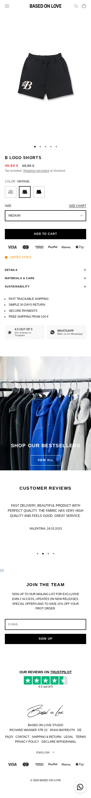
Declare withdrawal (58, 741)
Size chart (77, 206)
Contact (22, 737)
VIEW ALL (45, 460)
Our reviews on (23, 334)
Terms (81, 737)
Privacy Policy (27, 741)
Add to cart (45, 234)
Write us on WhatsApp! (70, 333)
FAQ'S (9, 737)
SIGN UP (45, 638)
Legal (68, 737)
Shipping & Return (46, 737)
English (43, 752)
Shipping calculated (36, 170)
